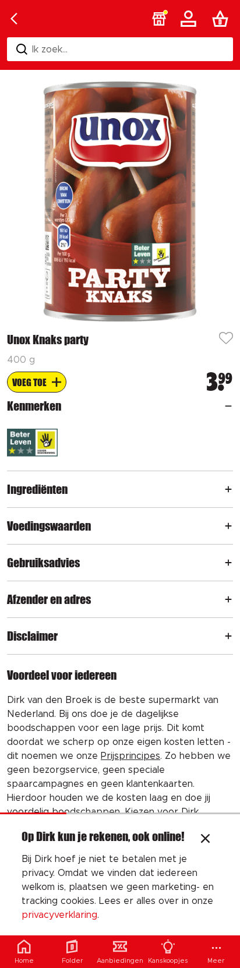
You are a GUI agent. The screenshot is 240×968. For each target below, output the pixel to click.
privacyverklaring (59, 915)
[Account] (190, 18)
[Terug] (14, 19)
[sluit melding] (205, 840)
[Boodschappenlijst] (222, 18)
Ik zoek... (50, 49)
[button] (159, 18)
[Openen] (228, 406)
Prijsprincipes (130, 756)
